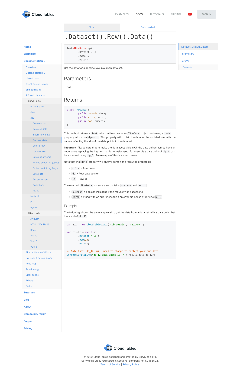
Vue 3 (33, 246)
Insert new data (41, 134)
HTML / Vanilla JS (39, 224)
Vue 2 (33, 241)
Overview (31, 67)
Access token (40, 179)
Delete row (39, 145)
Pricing (176, 14)
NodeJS (34, 196)
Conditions (38, 185)
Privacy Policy (131, 364)
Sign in (206, 14)
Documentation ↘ (35, 60)
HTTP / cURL (37, 106)
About (27, 306)
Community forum (35, 313)
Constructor (39, 123)
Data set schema (42, 157)
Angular (34, 218)
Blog (26, 299)
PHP (32, 201)
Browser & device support (40, 258)
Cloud (92, 27)
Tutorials (157, 14)
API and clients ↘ (35, 95)
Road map (31, 263)
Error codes (32, 274)
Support (29, 321)
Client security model (37, 84)
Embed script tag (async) (46, 168)
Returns (185, 60)
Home (27, 46)
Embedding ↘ (33, 89)
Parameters (187, 53)
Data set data (40, 129)
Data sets (38, 173)
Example (187, 67)
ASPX (35, 190)
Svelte (33, 235)
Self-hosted (148, 27)
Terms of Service (110, 364)
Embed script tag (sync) (46, 162)
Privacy (30, 280)
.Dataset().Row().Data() (194, 46)
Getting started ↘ (36, 72)
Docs (139, 14)
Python (34, 207)
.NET (33, 117)
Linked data (32, 78)
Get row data (40, 140)
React (33, 230)
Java (32, 112)
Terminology (32, 269)
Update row (39, 151)
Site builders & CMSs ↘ (38, 252)
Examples (122, 14)
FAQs (29, 286)
